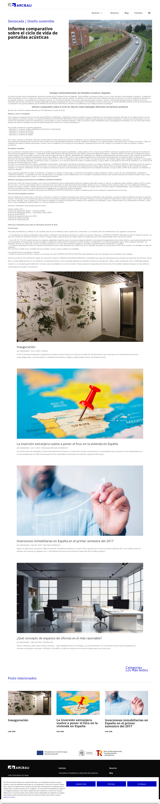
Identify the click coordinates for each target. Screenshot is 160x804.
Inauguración (26, 347)
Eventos (45, 351)
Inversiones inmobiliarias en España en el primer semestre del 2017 (65, 541)
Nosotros (114, 13)
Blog (126, 13)
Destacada (46, 448)
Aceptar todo (81, 784)
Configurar (142, 784)
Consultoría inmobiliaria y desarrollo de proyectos (78, 773)
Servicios (95, 13)
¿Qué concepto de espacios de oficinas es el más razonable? (59, 638)
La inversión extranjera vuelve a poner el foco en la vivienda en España (67, 444)
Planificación (48, 642)
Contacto (138, 13)
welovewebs (24, 351)
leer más (12, 731)
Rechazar (111, 784)
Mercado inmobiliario (59, 448)
